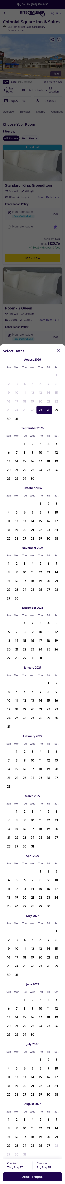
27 (40, 410)
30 (8, 419)
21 (48, 401)
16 (8, 401)
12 (32, 393)
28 (48, 410)
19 (32, 401)
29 (56, 410)
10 (16, 393)
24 (16, 410)
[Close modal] (58, 350)
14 (48, 393)
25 (24, 410)
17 (16, 401)
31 (16, 419)
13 (40, 393)
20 (40, 401)
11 (24, 393)
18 (24, 401)
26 (32, 410)
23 (8, 410)
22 (56, 401)
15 (56, 393)
